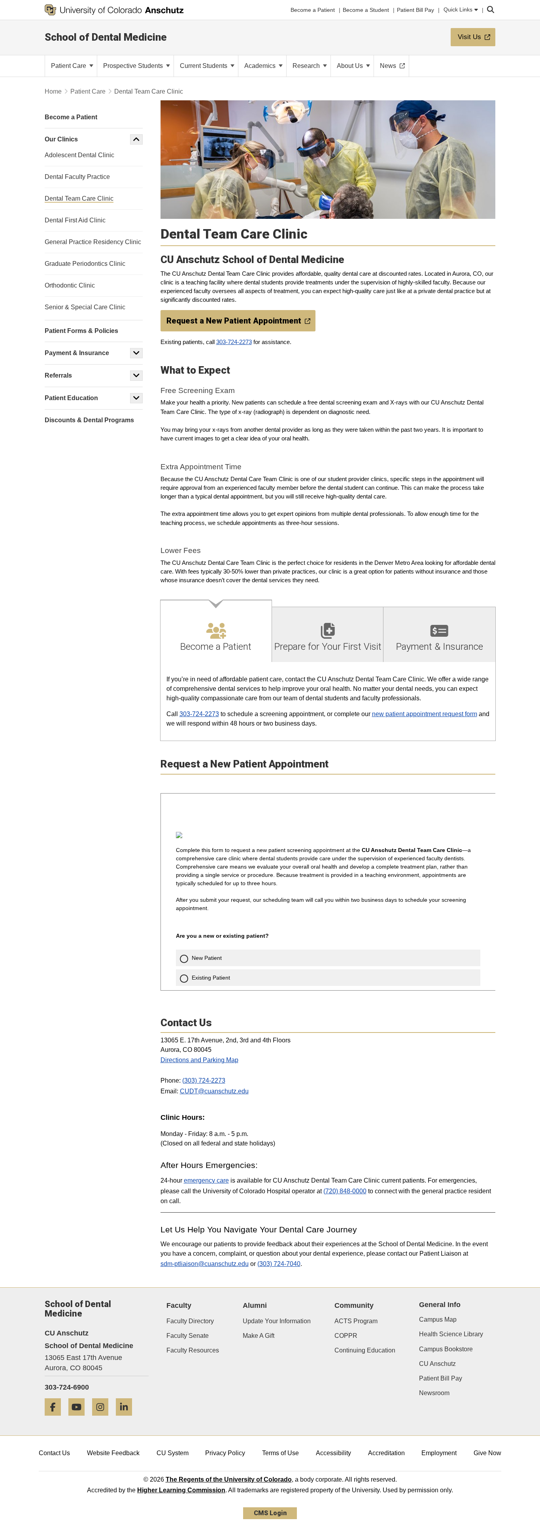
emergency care (206, 1180)
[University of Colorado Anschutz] (114, 9)
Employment (439, 1453)
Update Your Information (277, 1321)
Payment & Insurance (77, 353)
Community (354, 1305)
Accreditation (386, 1453)
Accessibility (333, 1453)
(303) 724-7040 (278, 1263)
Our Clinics (61, 139)
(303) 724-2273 (203, 1080)
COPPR (345, 1335)
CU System (173, 1453)
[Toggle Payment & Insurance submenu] (136, 353)
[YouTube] (79, 1418)
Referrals (58, 375)
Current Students (204, 65)
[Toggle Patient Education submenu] (136, 398)
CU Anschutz (437, 1363)
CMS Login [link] (270, 1513)
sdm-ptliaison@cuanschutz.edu (204, 1263)
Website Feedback (113, 1453)
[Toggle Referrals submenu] (136, 376)
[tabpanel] (328, 702)
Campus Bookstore (446, 1349)
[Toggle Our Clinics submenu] (136, 139)
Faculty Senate (187, 1335)
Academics (260, 65)
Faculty (178, 1305)
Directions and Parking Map (199, 1060)
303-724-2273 (234, 342)
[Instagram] (103, 1418)
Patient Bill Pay (440, 1378)
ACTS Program (356, 1321)
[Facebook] (56, 1418)
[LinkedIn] (127, 1418)
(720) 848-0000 (344, 1191)
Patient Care (69, 65)
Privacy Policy (225, 1453)
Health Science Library (451, 1334)
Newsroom (434, 1393)
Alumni (255, 1305)
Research (307, 65)
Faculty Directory (190, 1321)
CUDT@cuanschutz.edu (214, 1091)
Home (53, 91)
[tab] (216, 631)
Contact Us (54, 1453)
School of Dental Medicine (106, 37)
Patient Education (71, 398)
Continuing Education (364, 1350)
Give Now (487, 1453)
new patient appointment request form (424, 714)
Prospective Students (133, 65)
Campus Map (438, 1319)
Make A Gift (258, 1335)
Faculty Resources (192, 1350)
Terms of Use (280, 1453)
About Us (350, 65)
